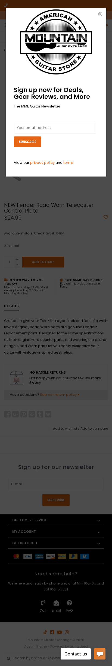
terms (68, 162)
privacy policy (42, 162)
